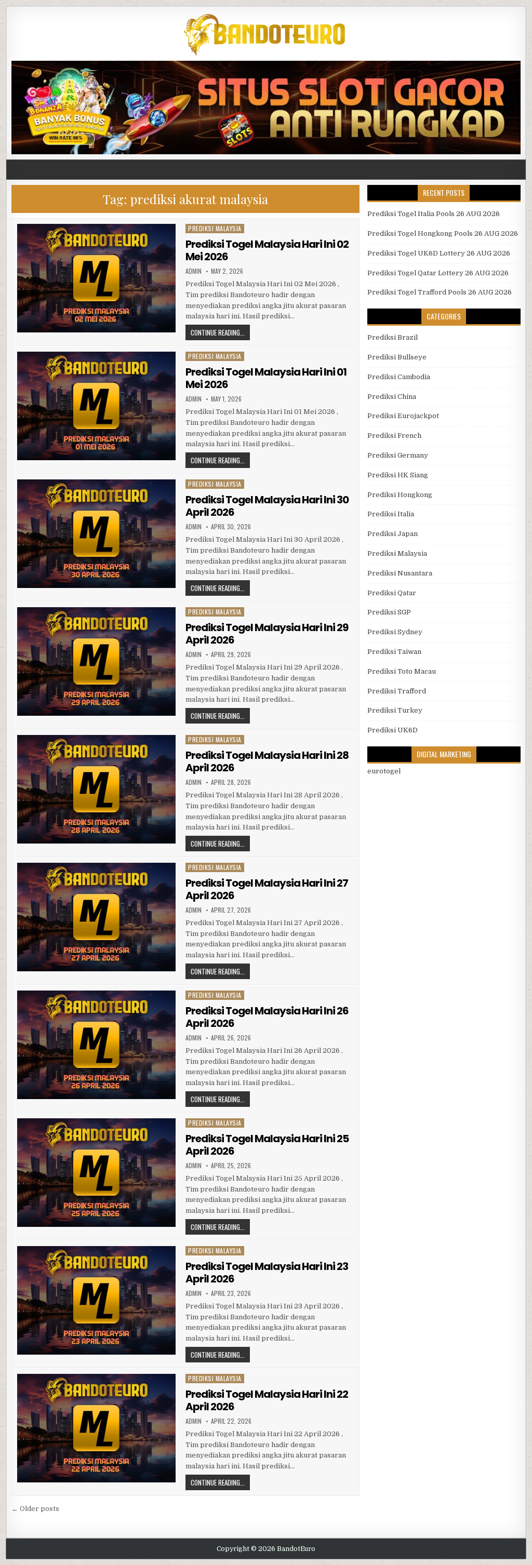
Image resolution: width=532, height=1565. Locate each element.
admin (193, 271)
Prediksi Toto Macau (401, 671)
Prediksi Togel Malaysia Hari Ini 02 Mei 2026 (267, 250)
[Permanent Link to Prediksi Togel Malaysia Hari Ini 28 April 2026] (96, 789)
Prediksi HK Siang (397, 475)
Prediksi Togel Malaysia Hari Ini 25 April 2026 (267, 1144)
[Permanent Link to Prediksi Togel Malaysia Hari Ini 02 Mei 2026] (96, 278)
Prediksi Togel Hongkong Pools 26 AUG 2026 (442, 233)
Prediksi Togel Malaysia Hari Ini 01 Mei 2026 (266, 378)
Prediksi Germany (397, 455)
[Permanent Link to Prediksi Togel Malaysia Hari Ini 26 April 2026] (96, 1045)
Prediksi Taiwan (394, 652)
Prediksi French (394, 435)
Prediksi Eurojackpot (403, 416)
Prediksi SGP (389, 612)
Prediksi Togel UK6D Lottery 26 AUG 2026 (438, 253)
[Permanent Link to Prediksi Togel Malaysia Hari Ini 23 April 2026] (96, 1300)
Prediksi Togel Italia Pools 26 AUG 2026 (433, 214)
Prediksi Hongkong (399, 495)
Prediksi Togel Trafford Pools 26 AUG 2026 (439, 292)
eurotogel (384, 771)
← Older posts (35, 1509)
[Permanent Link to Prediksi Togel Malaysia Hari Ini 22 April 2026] (96, 1428)
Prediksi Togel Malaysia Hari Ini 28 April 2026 (267, 761)
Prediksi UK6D (392, 730)
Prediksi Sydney (394, 632)
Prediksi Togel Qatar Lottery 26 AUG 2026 (438, 273)
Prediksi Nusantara (399, 573)
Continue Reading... (218, 332)
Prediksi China (391, 396)
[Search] (518, 169)
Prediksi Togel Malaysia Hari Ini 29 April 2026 (266, 633)
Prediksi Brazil (392, 337)
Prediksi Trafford (396, 691)
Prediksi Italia (390, 514)
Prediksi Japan (392, 534)
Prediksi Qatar (391, 593)
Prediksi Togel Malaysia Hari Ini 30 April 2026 (267, 505)
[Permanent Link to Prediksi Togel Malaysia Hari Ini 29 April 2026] (96, 661)
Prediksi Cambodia (398, 377)
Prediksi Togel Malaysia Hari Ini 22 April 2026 (266, 1400)
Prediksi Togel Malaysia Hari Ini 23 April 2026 (266, 1272)
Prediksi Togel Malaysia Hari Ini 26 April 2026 (267, 1017)
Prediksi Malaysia (215, 228)
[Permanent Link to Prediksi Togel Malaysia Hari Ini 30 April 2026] (96, 533)
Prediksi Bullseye (397, 357)
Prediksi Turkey (394, 710)
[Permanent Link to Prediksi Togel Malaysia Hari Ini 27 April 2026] (96, 917)
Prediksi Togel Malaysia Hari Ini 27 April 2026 (266, 889)
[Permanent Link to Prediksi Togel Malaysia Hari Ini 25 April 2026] (96, 1172)
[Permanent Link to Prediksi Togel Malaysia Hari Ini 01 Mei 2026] (96, 406)
